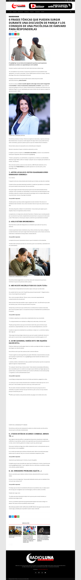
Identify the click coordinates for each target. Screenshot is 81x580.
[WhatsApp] (18, 34)
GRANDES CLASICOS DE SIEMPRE (14, 534)
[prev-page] (9, 544)
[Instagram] (67, 1)
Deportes (32, 11)
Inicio (11, 11)
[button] (70, 11)
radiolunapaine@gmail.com (43, 569)
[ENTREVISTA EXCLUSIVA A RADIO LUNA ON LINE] (15, 530)
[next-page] (11, 544)
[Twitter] (69, 1)
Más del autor (25, 523)
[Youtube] (71, 1)
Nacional (14, 11)
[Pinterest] (15, 34)
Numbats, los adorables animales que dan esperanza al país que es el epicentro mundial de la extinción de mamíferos (43, 538)
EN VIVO (42, 11)
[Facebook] (65, 1)
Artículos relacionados (15, 523)
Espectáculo (37, 11)
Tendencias (26, 11)
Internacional (20, 11)
